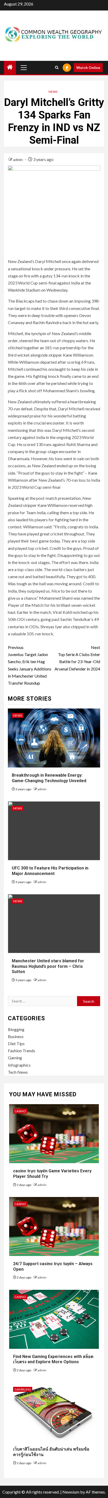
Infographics (19, 1064)
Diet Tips (16, 1043)
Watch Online (88, 67)
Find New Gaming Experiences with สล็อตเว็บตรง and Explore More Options (53, 1359)
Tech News (18, 1072)
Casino (20, 1111)
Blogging (16, 1029)
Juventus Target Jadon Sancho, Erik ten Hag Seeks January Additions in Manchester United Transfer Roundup (29, 665)
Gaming (15, 1057)
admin (18, 159)
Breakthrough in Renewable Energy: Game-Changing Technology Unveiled (49, 778)
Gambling (22, 1389)
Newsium (70, 1491)
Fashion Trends (21, 1050)
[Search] (56, 67)
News (52, 92)
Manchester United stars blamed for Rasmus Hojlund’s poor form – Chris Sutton (48, 966)
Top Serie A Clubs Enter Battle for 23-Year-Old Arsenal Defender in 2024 (77, 658)
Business (16, 1036)
